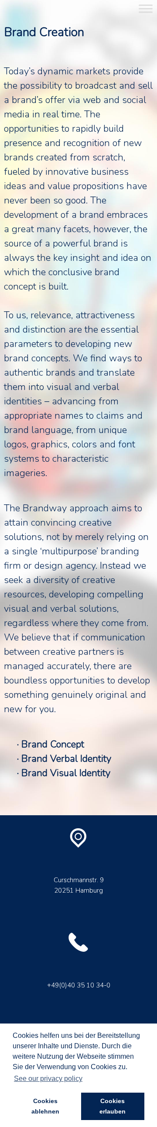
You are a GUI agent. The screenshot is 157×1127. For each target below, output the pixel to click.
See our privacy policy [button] (48, 1078)
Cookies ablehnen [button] (45, 1106)
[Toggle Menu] (146, 8)
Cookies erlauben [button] (112, 1106)
